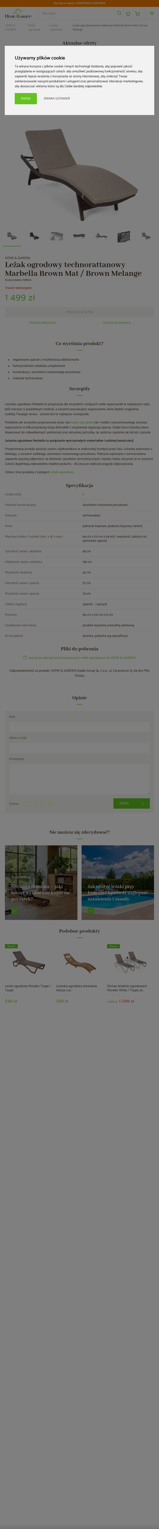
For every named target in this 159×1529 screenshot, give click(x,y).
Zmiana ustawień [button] (57, 98)
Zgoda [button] (26, 98)
